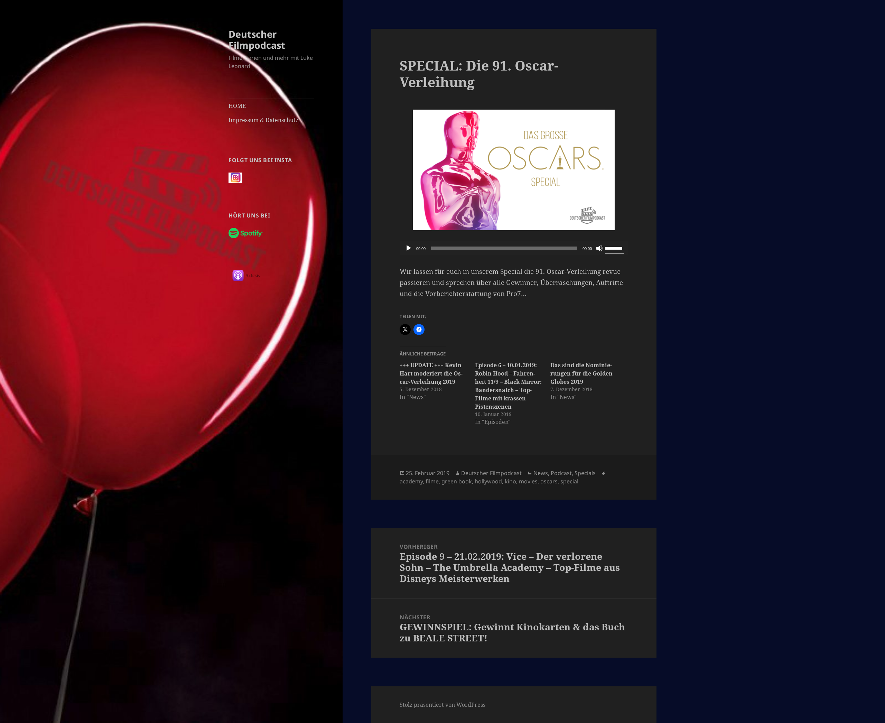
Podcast (561, 473)
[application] (514, 248)
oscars (549, 481)
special (569, 481)
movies (528, 481)
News (540, 473)
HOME (237, 106)
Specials (585, 473)
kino (510, 481)
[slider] (614, 247)
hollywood (488, 481)
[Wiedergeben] (408, 248)
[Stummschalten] (599, 248)
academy (411, 481)
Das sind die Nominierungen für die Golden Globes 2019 (581, 373)
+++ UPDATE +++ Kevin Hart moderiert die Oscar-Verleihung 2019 (431, 373)
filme (432, 481)
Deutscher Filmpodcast (257, 40)
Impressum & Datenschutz (263, 120)
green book (456, 481)
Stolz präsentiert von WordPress (442, 704)
